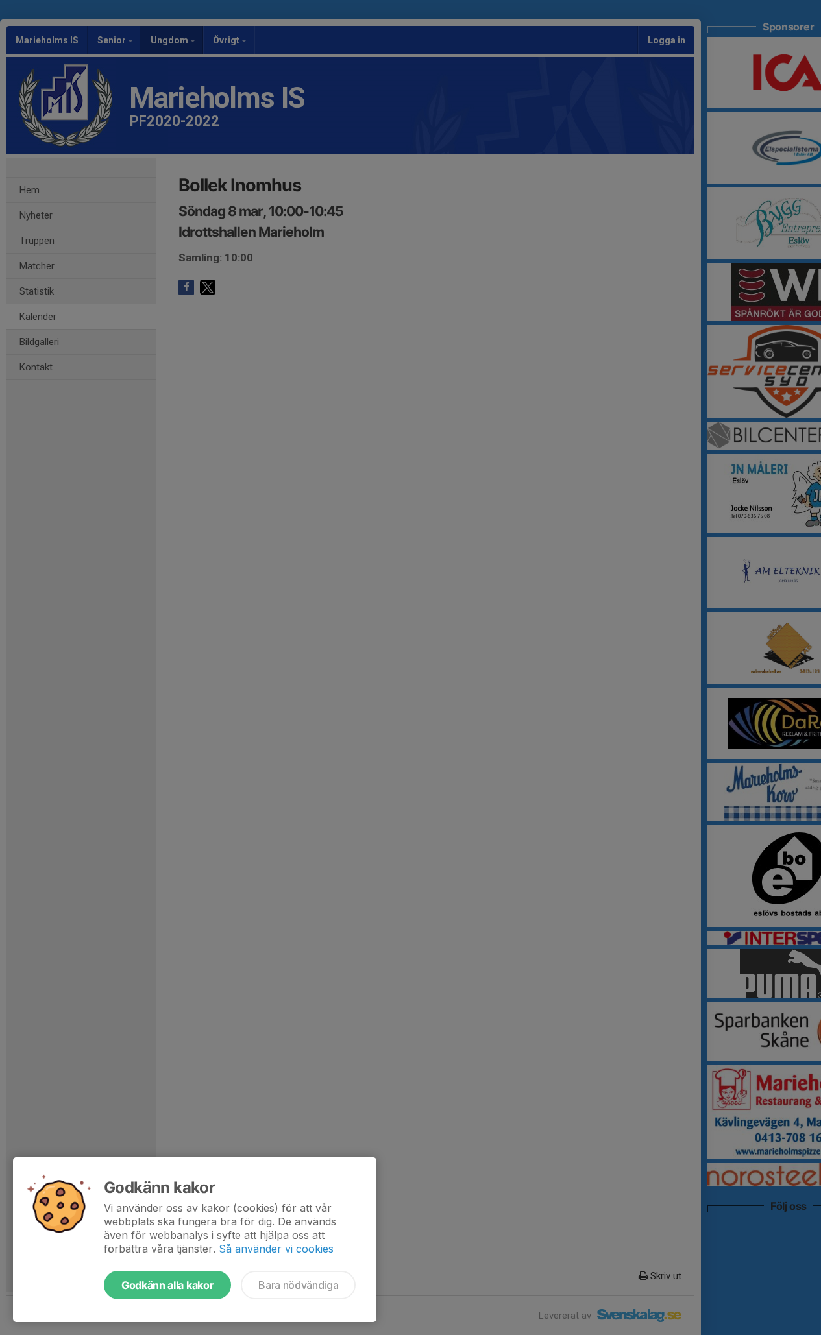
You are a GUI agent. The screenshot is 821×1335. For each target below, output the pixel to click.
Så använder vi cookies (276, 1248)
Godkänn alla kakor (167, 1285)
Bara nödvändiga (298, 1285)
